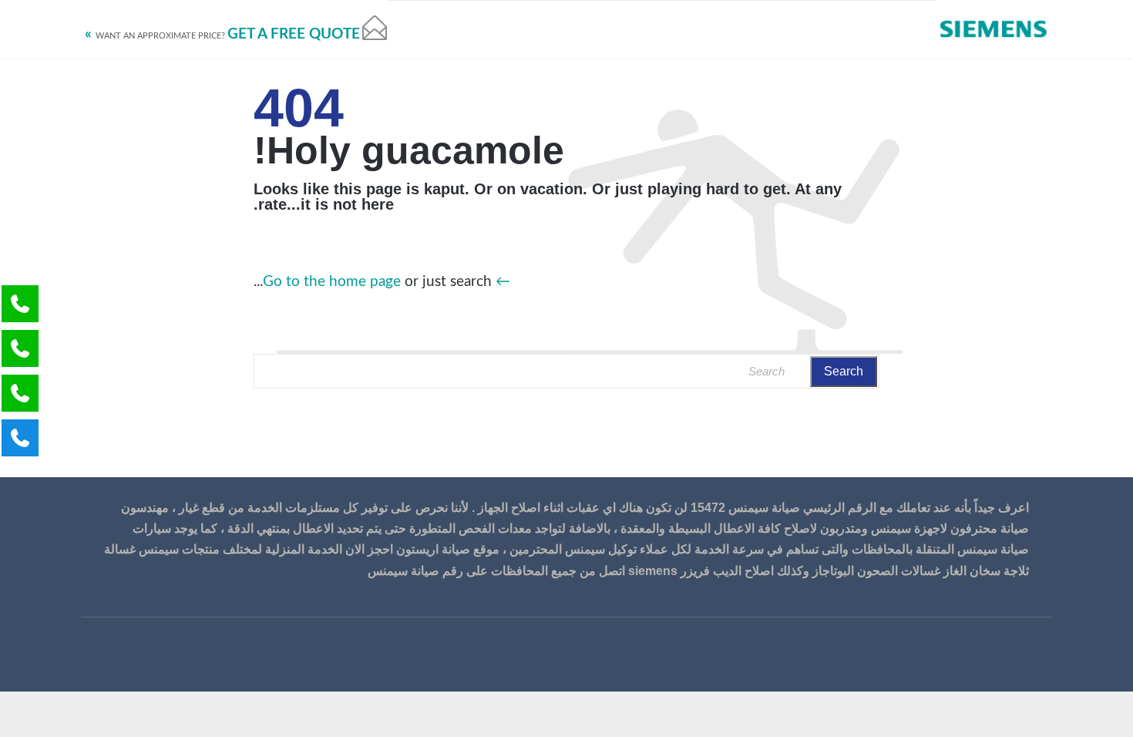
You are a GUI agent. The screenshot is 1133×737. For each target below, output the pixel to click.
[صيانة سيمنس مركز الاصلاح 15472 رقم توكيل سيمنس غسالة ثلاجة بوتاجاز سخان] (994, 29)
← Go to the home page (386, 281)
